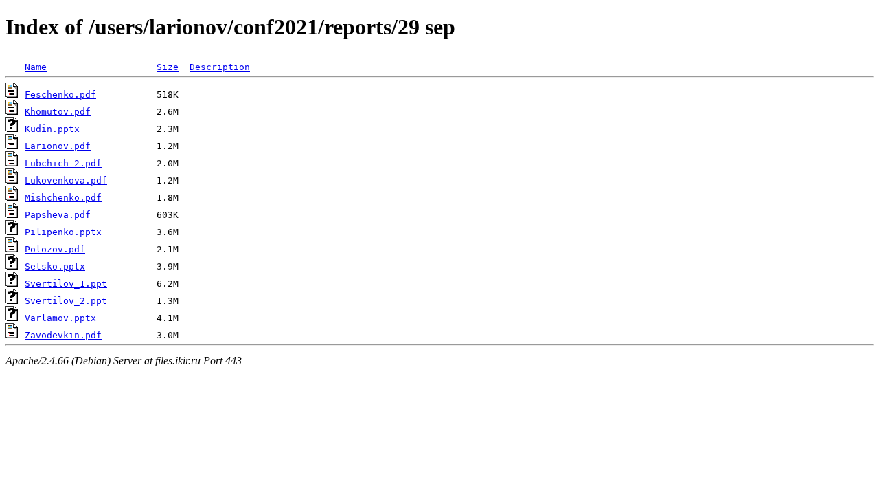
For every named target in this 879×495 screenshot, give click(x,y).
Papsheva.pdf (58, 215)
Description (220, 67)
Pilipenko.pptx (63, 232)
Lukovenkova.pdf (66, 180)
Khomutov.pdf (58, 112)
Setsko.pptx (55, 266)
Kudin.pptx (52, 129)
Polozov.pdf (55, 249)
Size (168, 67)
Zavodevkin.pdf (63, 335)
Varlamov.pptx (60, 318)
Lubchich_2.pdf (63, 163)
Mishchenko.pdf (63, 197)
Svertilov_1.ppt (66, 283)
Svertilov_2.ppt (66, 301)
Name (36, 67)
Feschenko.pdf (60, 94)
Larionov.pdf (58, 146)
